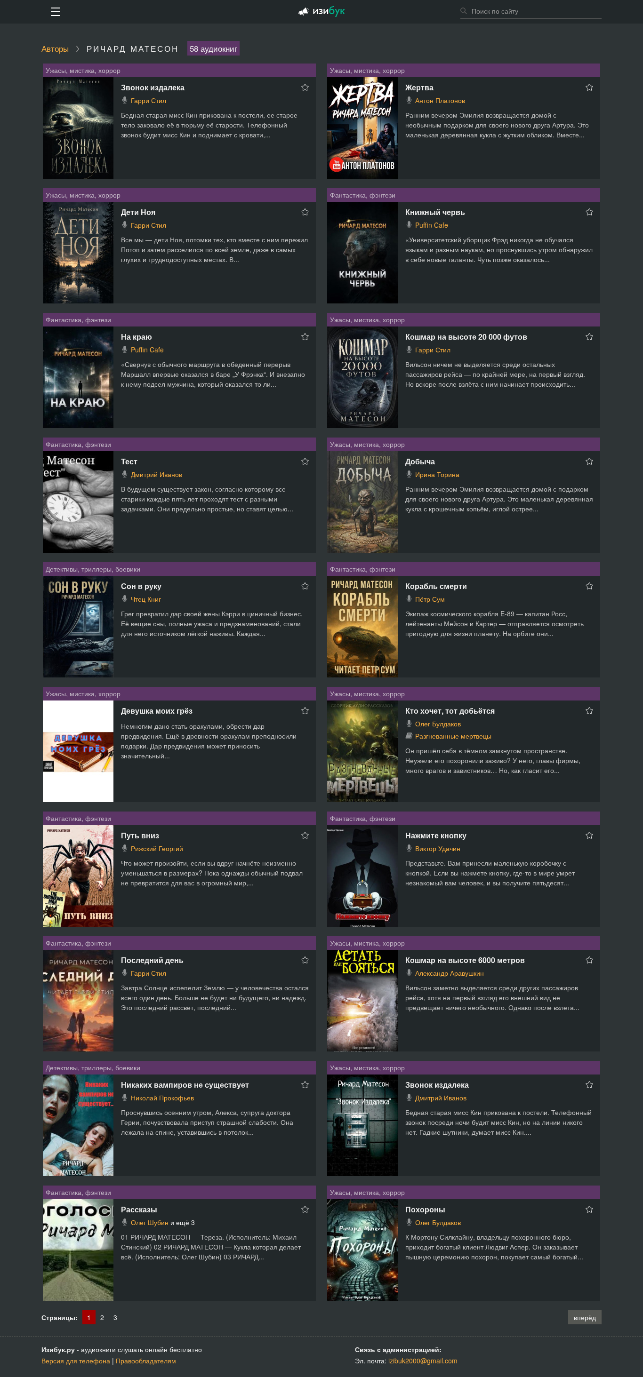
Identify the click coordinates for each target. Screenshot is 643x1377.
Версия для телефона (75, 1360)
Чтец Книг (146, 599)
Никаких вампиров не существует (185, 1084)
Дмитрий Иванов (156, 474)
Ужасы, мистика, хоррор (83, 70)
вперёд (585, 1317)
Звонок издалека (153, 87)
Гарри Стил (148, 100)
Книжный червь (435, 212)
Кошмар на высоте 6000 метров (465, 960)
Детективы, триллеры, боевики (93, 568)
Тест (129, 461)
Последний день (152, 960)
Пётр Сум (430, 599)
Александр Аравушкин (449, 973)
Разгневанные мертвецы (453, 735)
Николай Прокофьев (162, 1097)
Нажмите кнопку (435, 835)
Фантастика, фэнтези (362, 194)
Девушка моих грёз (157, 710)
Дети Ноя (138, 212)
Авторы (55, 48)
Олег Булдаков (438, 723)
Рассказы (139, 1209)
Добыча (420, 461)
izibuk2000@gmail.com (423, 1360)
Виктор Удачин (437, 848)
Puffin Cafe (431, 225)
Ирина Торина (437, 474)
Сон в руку (141, 586)
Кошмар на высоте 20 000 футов (466, 336)
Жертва (419, 87)
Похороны (425, 1209)
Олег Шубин (150, 1222)
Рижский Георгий (157, 848)
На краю (136, 336)
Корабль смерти (436, 586)
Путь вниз (140, 835)
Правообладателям (146, 1360)
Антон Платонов (440, 100)
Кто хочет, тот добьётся (450, 710)
